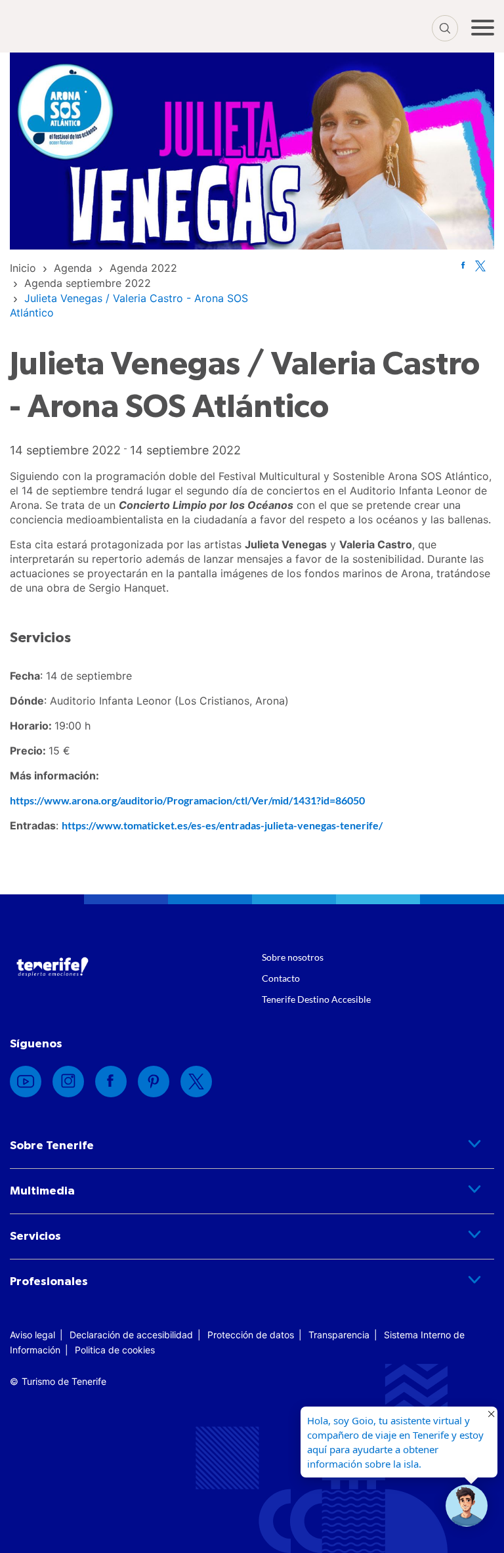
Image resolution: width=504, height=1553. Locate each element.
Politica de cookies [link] (115, 1349)
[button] (467, 1506)
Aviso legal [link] (32, 1334)
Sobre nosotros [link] (293, 957)
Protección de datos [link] (250, 1334)
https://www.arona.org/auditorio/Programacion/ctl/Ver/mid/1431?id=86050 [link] (187, 800)
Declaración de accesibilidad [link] (131, 1334)
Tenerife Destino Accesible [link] (316, 999)
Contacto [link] (281, 978)
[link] (23, 267)
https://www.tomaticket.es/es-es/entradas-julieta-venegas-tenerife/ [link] (222, 825)
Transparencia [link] (338, 1334)
